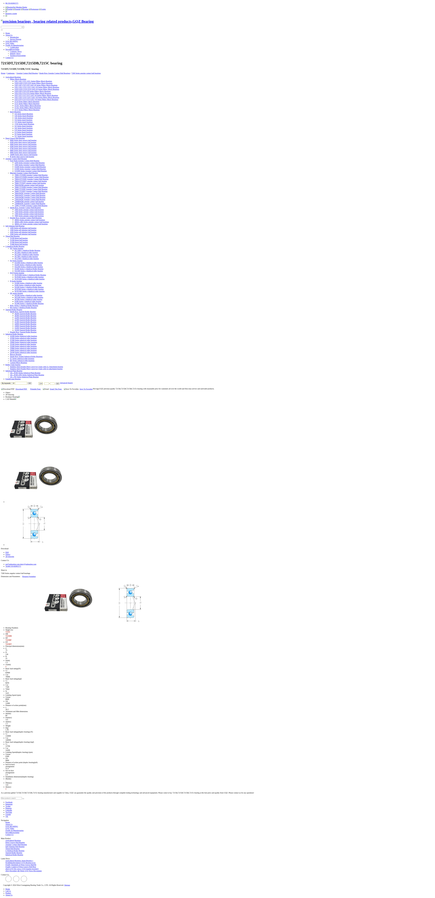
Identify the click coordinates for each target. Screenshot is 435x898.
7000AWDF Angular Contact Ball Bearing (29, 193)
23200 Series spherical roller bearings (23, 346)
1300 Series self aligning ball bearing (23, 230)
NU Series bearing (16, 248)
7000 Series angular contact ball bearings (29, 210)
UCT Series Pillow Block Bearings (27, 110)
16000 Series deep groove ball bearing (23, 155)
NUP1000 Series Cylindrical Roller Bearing (30, 275)
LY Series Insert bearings (23, 134)
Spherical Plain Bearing (13, 371)
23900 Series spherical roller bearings (23, 348)
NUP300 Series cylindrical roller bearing (29, 289)
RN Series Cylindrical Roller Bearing (23, 308)
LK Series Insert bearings (23, 128)
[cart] (6, 11)
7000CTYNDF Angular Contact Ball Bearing (30, 189)
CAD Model (9, 399)
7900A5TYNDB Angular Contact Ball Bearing (31, 177)
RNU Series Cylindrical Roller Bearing (24, 306)
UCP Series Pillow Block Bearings (26, 102)
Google (8, 814)
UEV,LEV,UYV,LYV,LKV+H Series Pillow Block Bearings (36, 100)
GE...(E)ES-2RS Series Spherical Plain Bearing (27, 375)
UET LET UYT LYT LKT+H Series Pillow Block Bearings (36, 95)
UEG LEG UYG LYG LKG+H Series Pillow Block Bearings (36, 87)
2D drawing (9, 395)
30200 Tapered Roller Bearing (25, 314)
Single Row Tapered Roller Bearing (23, 312)
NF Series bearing (16, 293)
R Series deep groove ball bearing (22, 157)
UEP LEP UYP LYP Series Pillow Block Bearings (32, 91)
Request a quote (11, 14)
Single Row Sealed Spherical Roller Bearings (26, 357)
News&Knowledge (12, 49)
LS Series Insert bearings (23, 132)
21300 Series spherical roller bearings (23, 340)
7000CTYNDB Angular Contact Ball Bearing (31, 187)
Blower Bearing (15, 354)
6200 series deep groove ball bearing (23, 142)
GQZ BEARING (11, 41)
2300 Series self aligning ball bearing (23, 234)
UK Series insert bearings (23, 118)
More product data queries (10, 796)
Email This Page (56, 389)
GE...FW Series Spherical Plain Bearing (24, 377)
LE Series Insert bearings (23, 126)
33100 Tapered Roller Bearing (25, 330)
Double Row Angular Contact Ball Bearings (26, 218)
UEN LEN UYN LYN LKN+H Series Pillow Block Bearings (36, 89)
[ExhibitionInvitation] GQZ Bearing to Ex (20, 863)
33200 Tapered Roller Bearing (25, 328)
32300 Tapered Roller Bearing (25, 320)
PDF (7, 552)
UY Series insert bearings (23, 122)
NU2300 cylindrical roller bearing (26, 259)
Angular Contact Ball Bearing (27, 73)
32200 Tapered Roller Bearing (25, 318)
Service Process (15, 39)
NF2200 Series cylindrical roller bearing (28, 297)
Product (8, 893)
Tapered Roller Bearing (13, 310)
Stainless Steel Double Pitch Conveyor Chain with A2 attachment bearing (36, 369)
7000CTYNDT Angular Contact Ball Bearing (30, 191)
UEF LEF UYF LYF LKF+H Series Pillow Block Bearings (35, 85)
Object (7, 393)
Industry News (15, 54)
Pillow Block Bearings (18, 79)
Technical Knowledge (18, 56)
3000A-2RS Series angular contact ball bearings (31, 222)
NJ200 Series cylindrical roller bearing (28, 265)
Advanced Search (66, 383)
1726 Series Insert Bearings (24, 124)
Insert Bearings (15, 112)
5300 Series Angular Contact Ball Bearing (29, 165)
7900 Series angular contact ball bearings (29, 216)
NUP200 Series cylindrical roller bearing (29, 277)
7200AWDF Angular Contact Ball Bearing (29, 199)
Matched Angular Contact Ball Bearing (24, 173)
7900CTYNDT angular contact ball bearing (30, 183)
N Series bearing (16, 281)
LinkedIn (8, 810)
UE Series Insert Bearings (23, 114)
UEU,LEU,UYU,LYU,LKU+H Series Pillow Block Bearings (36, 97)
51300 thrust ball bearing (19, 242)
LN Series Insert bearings (23, 130)
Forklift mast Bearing (13, 379)
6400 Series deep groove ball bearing (23, 144)
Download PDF (21, 389)
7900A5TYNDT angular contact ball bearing (30, 181)
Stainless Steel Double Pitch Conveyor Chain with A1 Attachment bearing (36, 367)
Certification (14, 47)
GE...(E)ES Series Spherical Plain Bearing (25, 373)
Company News (16, 51)
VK (6, 816)
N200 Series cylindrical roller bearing (27, 285)
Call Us (8, 891)
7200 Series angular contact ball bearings (86, 73)
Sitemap (67, 885)
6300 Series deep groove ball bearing (23, 146)
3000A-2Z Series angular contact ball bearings (31, 224)
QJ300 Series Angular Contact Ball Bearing (30, 169)
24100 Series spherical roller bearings (23, 352)
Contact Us (9, 58)
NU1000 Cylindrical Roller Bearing (27, 250)
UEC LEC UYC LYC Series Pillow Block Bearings (33, 81)
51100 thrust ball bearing (19, 238)
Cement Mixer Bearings (18, 363)
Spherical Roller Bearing (14, 334)
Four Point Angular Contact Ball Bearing (24, 161)
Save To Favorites (86, 389)
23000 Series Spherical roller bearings (23, 342)
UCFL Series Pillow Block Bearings (27, 108)
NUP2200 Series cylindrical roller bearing (29, 279)
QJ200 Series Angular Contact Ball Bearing (30, 167)
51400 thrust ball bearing (19, 244)
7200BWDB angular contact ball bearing (29, 201)
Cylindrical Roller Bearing (14, 246)
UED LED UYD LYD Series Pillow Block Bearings (33, 83)
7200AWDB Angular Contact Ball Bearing (29, 197)
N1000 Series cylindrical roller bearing (28, 283)
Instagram (8, 804)
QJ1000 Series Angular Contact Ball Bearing (30, 171)
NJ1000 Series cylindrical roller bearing (28, 263)
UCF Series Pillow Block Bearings (27, 104)
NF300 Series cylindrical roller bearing (28, 299)
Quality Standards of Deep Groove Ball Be (20, 865)
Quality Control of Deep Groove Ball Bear (20, 867)
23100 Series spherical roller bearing (23, 344)
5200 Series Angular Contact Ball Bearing (29, 163)
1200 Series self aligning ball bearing (23, 228)
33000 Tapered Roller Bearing (25, 326)
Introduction (14, 37)
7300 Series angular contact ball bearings (29, 214)
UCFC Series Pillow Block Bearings (27, 106)
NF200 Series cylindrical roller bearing (28, 295)
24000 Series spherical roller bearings (23, 350)
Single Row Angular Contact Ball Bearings (54, 73)
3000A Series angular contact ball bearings (29, 220)
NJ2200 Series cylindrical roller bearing (28, 267)
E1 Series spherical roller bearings (22, 359)
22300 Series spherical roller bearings (23, 338)
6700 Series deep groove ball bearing (23, 148)
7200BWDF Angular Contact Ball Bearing (29, 204)
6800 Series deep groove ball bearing (23, 150)
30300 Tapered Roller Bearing (25, 316)
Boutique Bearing (11, 397)
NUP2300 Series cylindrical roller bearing (29, 291)
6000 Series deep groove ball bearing (23, 140)
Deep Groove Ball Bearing (15, 138)
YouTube (8, 812)
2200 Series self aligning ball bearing (23, 232)
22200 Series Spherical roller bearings (23, 336)
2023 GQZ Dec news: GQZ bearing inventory (22, 869)
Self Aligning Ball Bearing (14, 226)
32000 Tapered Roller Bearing (25, 324)
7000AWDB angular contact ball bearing (29, 185)
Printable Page (35, 389)
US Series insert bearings (23, 120)
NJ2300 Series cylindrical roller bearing (28, 271)
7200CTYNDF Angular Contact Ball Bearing (30, 206)
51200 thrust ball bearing (19, 240)
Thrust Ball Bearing (12, 236)
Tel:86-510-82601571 (13, 566)
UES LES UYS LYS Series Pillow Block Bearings (32, 93)
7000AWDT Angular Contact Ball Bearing (29, 195)
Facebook (8, 802)
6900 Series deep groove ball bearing (23, 153)
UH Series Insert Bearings (23, 116)
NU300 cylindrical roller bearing (26, 257)
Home (7, 33)
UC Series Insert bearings (23, 136)
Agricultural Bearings (13, 77)
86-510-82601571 (11, 3)
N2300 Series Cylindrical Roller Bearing (29, 303)
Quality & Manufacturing (14, 45)
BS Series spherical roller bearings (22, 361)
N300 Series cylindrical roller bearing (27, 301)
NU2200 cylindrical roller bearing (26, 255)
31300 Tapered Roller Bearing (25, 322)
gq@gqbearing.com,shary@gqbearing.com (20, 564)
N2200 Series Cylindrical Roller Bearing (29, 287)
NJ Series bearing (16, 261)
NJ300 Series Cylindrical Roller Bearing (28, 269)
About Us (8, 35)
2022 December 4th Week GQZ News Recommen (23, 871)
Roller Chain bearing (12, 365)
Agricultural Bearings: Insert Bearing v (19, 861)
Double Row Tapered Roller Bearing (23, 332)
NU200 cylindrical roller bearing (26, 252)
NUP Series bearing (17, 273)
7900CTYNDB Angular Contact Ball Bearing (31, 175)
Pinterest (8, 808)
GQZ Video (9, 43)
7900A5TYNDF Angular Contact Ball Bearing (31, 179)
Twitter (8, 806)
